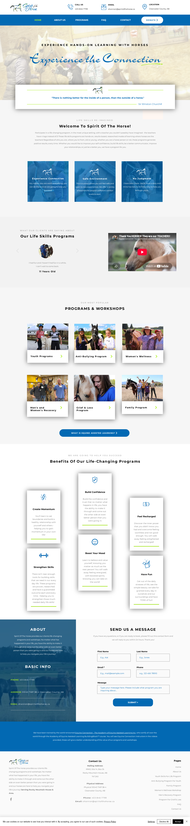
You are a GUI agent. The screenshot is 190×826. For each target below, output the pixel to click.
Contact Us (176, 809)
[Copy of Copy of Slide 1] (50, 281)
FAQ (179, 804)
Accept (178, 821)
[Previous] (15, 62)
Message (102, 683)
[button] (82, 20)
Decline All (164, 821)
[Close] (186, 821)
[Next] (175, 62)
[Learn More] (61, 356)
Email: (79, 801)
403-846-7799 (81, 9)
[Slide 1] (44, 281)
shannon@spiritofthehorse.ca (121, 9)
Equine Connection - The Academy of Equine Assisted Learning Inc (105, 733)
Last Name (142, 651)
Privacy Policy (110, 821)
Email (100, 667)
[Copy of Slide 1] (47, 281)
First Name (103, 651)
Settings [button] (151, 821)
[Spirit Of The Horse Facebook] (11, 799)
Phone (140, 667)
